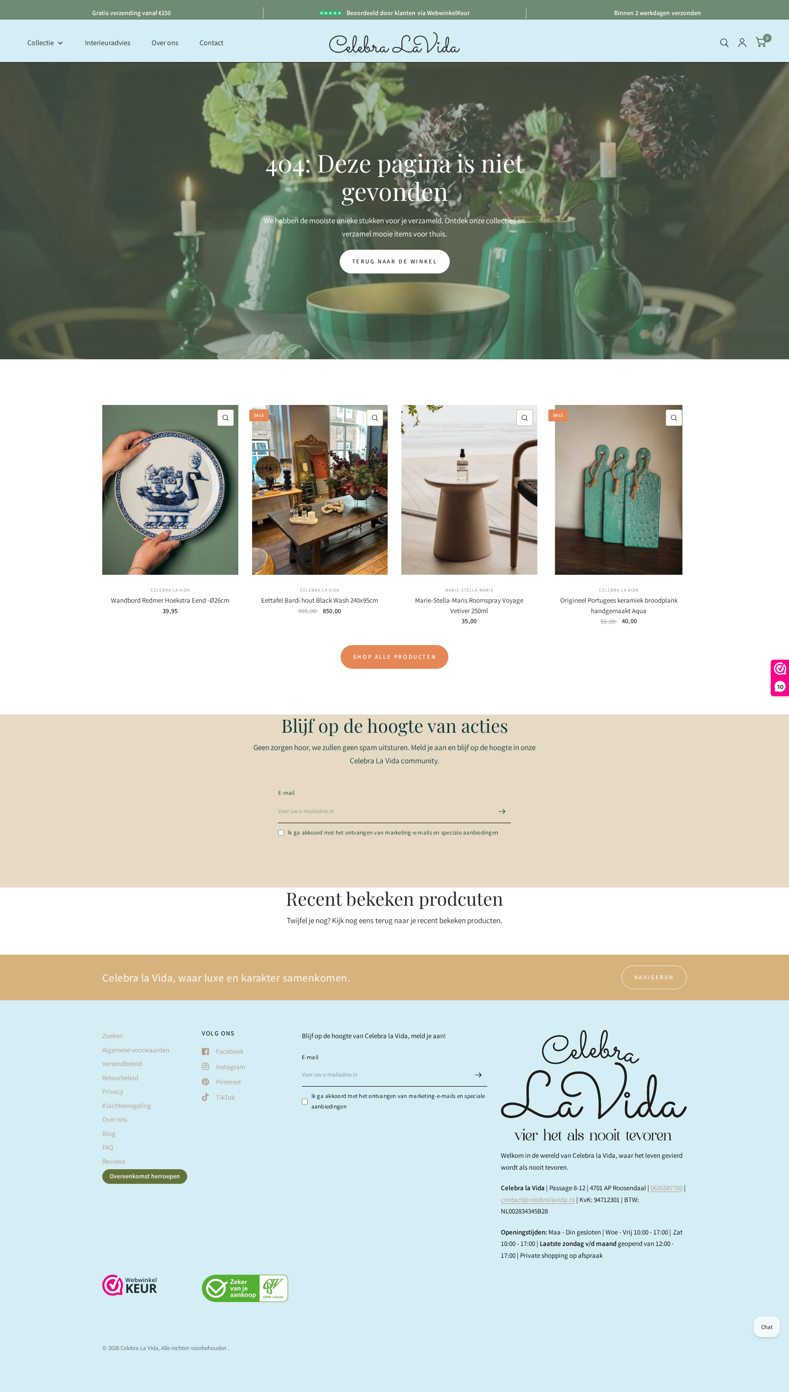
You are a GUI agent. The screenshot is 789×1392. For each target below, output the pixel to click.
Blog (109, 1133)
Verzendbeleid (122, 1063)
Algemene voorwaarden (135, 1049)
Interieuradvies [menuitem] (108, 42)
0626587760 (667, 1187)
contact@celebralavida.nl (538, 1199)
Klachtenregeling (126, 1105)
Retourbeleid (120, 1077)
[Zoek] (724, 42)
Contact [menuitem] (211, 42)
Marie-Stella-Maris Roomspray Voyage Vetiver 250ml (469, 605)
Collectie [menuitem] (40, 42)
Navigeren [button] (654, 977)
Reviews (113, 1161)
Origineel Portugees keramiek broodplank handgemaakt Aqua (619, 605)
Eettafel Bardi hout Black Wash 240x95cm (319, 600)
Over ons (114, 1119)
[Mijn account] (742, 42)
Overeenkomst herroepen (145, 1176)
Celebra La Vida (170, 590)
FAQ (107, 1147)
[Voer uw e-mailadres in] (502, 811)
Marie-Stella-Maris (469, 590)
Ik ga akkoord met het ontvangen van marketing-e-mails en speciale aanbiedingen (393, 832)
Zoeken (112, 1035)
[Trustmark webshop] (129, 1290)
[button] (395, 261)
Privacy (112, 1091)
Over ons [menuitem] (165, 42)
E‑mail (286, 793)
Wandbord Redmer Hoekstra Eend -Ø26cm (170, 600)
